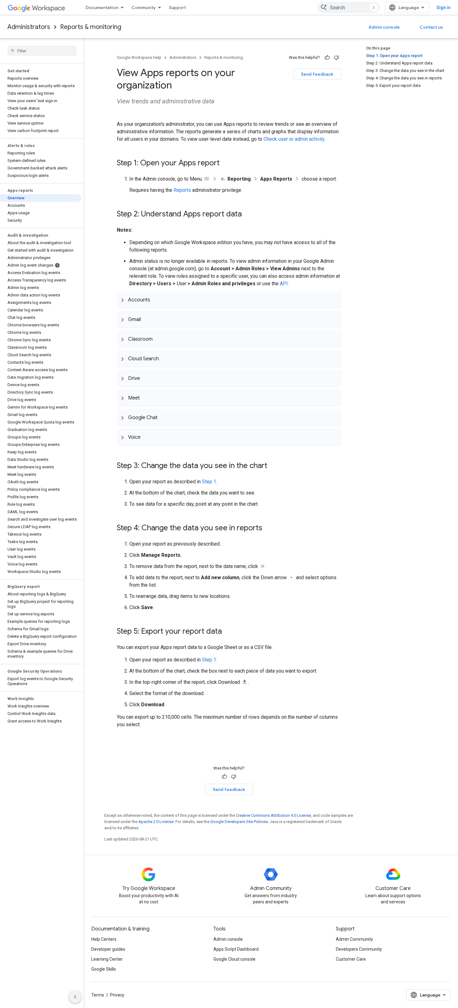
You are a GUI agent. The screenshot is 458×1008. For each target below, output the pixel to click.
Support (177, 7)
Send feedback (317, 74)
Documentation (102, 7)
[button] (228, 299)
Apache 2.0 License (156, 821)
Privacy (117, 994)
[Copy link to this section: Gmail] (147, 319)
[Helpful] (327, 57)
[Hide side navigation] (75, 997)
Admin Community (354, 939)
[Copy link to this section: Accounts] (156, 299)
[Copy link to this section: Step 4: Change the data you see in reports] (268, 528)
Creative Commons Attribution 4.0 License (273, 815)
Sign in (444, 7)
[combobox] (348, 7)
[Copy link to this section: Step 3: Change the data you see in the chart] (273, 466)
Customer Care (351, 959)
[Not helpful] (336, 57)
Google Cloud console (234, 959)
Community (143, 7)
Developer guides (108, 949)
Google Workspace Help (139, 57)
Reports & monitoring (90, 27)
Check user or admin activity (294, 139)
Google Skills (103, 969)
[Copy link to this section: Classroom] (159, 339)
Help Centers (104, 939)
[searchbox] (41, 51)
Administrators (28, 27)
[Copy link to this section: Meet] (146, 397)
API (284, 283)
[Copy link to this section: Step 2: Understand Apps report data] (248, 214)
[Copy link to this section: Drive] (146, 378)
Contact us (431, 27)
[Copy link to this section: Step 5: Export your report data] (228, 632)
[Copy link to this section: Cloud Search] (165, 358)
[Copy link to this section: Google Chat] (164, 417)
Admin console (384, 27)
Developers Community (359, 949)
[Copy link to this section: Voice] (147, 437)
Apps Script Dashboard (236, 949)
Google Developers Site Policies (239, 821)
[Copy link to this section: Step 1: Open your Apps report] (226, 163)
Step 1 (209, 482)
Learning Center (107, 959)
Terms (97, 994)
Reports (182, 190)
